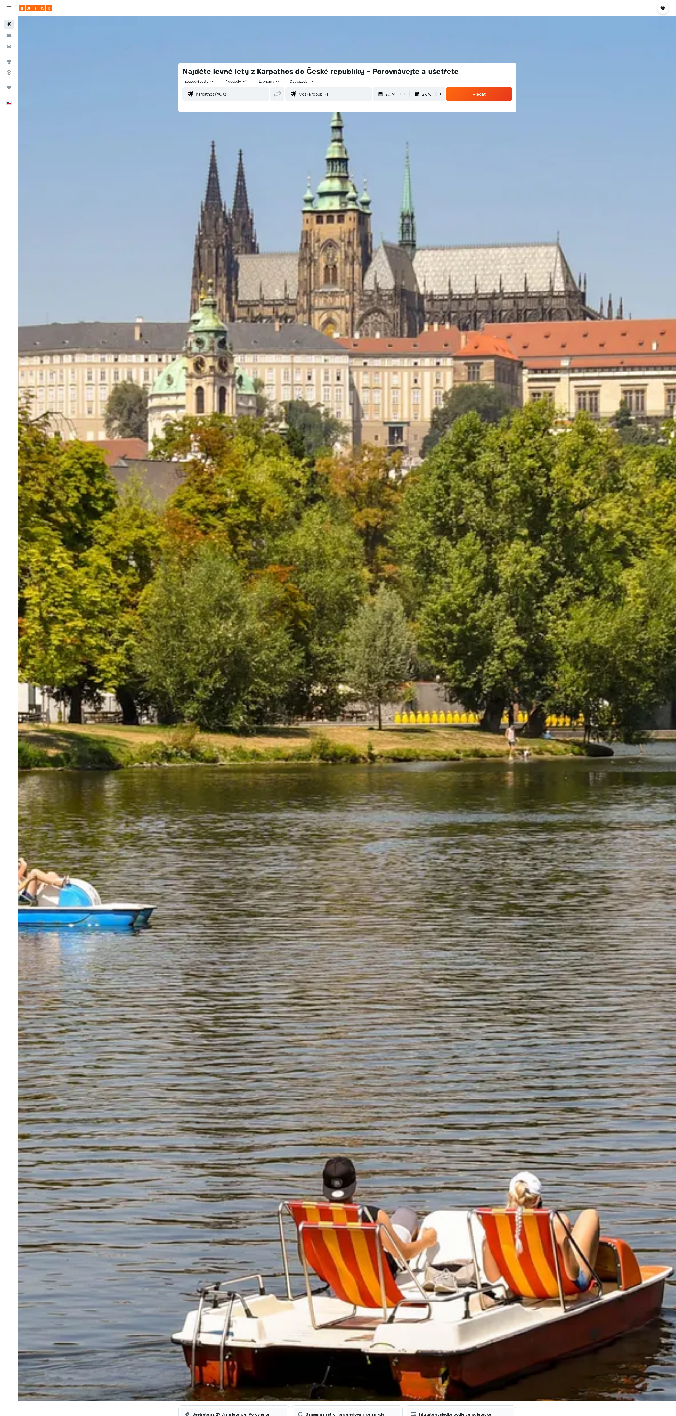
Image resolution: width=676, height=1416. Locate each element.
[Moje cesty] (9, 87)
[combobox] (199, 81)
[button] (9, 8)
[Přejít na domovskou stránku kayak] (35, 8)
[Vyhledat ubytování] (9, 35)
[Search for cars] (9, 46)
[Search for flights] (9, 24)
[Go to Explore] (9, 61)
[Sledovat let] (9, 72)
